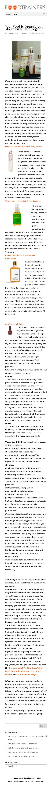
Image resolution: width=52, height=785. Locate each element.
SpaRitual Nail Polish (15, 324)
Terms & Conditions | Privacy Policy (26, 778)
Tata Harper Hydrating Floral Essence (23, 201)
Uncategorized (39, 33)
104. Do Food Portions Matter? (22, 744)
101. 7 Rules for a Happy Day (21, 756)
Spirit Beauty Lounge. (27, 674)
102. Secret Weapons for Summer (23, 752)
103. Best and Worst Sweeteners (23, 748)
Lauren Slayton (14, 33)
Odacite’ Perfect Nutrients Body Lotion (23, 146)
